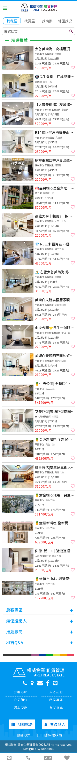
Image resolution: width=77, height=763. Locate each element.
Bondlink (47, 749)
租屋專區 (56, 700)
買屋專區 (56, 707)
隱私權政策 (53, 734)
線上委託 (21, 707)
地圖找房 (25, 724)
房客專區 (21, 692)
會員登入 (58, 724)
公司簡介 (21, 700)
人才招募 (56, 692)
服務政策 (24, 734)
